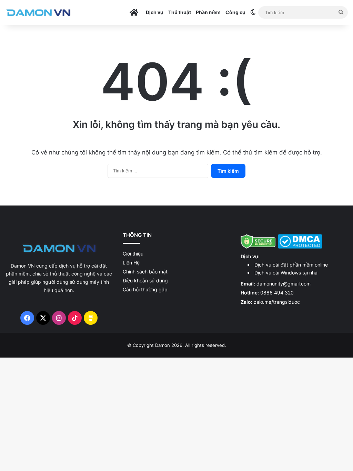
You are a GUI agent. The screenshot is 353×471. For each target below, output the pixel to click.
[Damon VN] (38, 12)
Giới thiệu (133, 254)
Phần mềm (208, 12)
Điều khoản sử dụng (145, 280)
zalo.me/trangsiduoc (277, 302)
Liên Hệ (131, 262)
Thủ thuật (179, 12)
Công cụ (235, 12)
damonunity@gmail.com (283, 284)
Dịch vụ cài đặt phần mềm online (291, 265)
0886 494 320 (277, 292)
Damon (162, 345)
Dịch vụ (154, 12)
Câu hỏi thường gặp (145, 289)
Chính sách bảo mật (145, 271)
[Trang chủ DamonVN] (59, 248)
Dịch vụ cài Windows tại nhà (285, 272)
